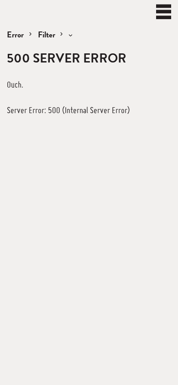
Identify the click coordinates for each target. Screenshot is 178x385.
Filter (47, 34)
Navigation (163, 11)
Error (15, 34)
